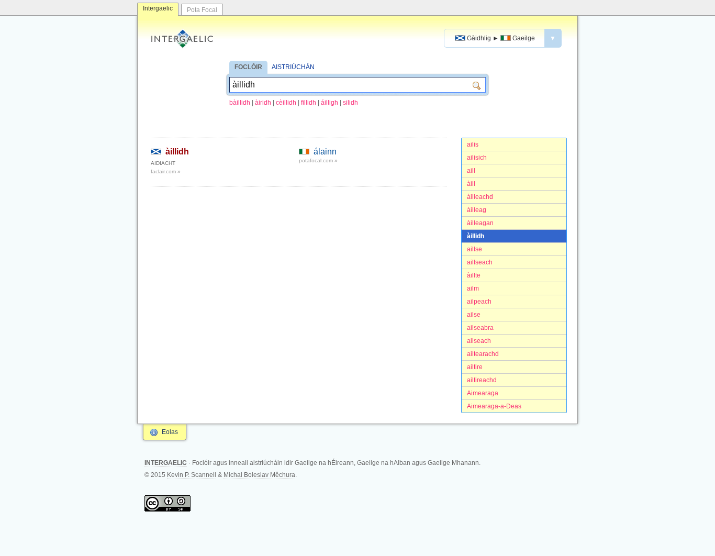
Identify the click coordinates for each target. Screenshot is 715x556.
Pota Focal (202, 10)
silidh (350, 102)
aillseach (480, 262)
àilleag (476, 210)
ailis (472, 144)
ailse (474, 314)
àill (471, 183)
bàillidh (239, 102)
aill (471, 170)
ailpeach (479, 301)
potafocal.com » (318, 160)
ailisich (477, 157)
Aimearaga (482, 393)
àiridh (263, 102)
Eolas (170, 432)
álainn (325, 151)
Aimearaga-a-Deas (494, 406)
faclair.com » (166, 171)
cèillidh (286, 102)
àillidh (475, 236)
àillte (474, 275)
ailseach (479, 340)
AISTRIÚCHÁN (293, 67)
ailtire (475, 367)
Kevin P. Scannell (191, 475)
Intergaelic (158, 8)
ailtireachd (482, 380)
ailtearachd (483, 354)
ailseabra (480, 327)
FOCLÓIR (248, 67)
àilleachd (480, 197)
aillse (474, 249)
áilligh (329, 102)
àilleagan (480, 223)
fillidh (308, 102)
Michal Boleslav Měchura (259, 475)
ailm (473, 288)
